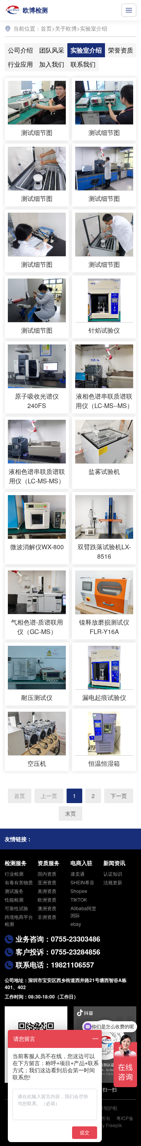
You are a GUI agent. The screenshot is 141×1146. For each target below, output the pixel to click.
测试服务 (14, 890)
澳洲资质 (47, 908)
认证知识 (112, 873)
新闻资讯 (114, 863)
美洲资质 (47, 890)
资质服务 (49, 863)
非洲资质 (47, 916)
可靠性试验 (16, 908)
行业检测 (14, 873)
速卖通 (77, 873)
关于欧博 (66, 28)
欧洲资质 (47, 899)
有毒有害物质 (19, 882)
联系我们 (83, 64)
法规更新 (112, 882)
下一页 (118, 796)
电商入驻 (81, 863)
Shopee (78, 890)
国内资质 (47, 873)
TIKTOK (78, 899)
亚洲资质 (47, 882)
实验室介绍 (93, 28)
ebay (75, 923)
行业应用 (20, 64)
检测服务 (16, 863)
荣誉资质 (120, 50)
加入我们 (51, 64)
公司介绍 (20, 50)
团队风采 (51, 50)
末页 (70, 813)
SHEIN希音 (82, 882)
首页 (46, 28)
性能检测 (14, 899)
